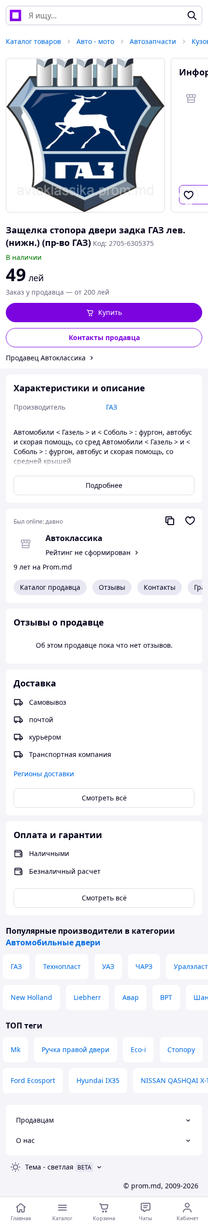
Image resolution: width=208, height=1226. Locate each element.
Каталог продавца (50, 587)
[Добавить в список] (188, 195)
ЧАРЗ (143, 966)
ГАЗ (16, 966)
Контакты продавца (104, 337)
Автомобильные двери (53, 942)
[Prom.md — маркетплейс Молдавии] (15, 15)
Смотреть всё (104, 797)
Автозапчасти (153, 41)
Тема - (49, 1166)
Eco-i (138, 1049)
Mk (15, 1049)
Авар (130, 997)
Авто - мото (95, 41)
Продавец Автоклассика (46, 357)
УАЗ (108, 966)
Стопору (181, 1049)
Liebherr (87, 997)
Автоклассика (74, 538)
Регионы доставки (44, 773)
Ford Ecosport (33, 1080)
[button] (104, 312)
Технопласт (62, 966)
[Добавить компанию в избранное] (190, 521)
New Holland (31, 997)
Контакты (160, 587)
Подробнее (104, 485)
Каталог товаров (33, 41)
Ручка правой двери (75, 1049)
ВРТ (166, 997)
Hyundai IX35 (97, 1080)
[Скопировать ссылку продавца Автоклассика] (170, 521)
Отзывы (112, 587)
